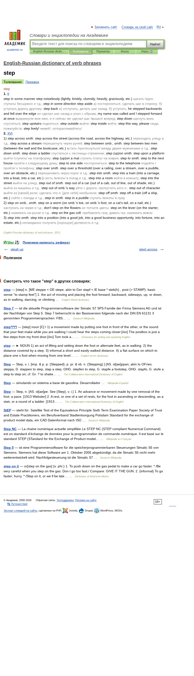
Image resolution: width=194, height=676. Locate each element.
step (7, 290)
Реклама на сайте (86, 500)
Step (7, 364)
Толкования (80, 51)
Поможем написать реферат (46, 242)
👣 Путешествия (17, 504)
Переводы (103, 51)
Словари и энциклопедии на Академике (69, 35)
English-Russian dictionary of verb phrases (49, 51)
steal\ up (17, 249)
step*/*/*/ (10, 327)
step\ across (148, 249)
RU (159, 27)
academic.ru (15, 49)
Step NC (10, 429)
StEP (7, 410)
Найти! (155, 44)
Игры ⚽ (147, 51)
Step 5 (9, 447)
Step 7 (9, 308)
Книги (125, 51)
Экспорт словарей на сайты (20, 510)
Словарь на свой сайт (137, 27)
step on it (11, 466)
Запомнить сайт (106, 27)
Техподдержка (65, 500)
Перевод (32, 82)
